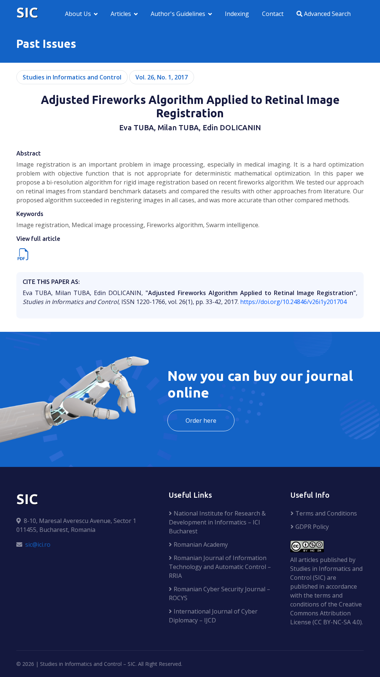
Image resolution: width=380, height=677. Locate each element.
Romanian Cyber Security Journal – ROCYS (219, 593)
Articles (121, 14)
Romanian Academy (201, 544)
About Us (78, 14)
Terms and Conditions (326, 513)
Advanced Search (326, 14)
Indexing (237, 14)
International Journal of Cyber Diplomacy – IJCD (213, 615)
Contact (273, 14)
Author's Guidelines (178, 14)
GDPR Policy (312, 527)
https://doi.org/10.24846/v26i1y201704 (293, 302)
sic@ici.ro (37, 544)
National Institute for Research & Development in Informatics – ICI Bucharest (217, 522)
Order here (201, 420)
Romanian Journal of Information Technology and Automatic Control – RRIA (220, 567)
